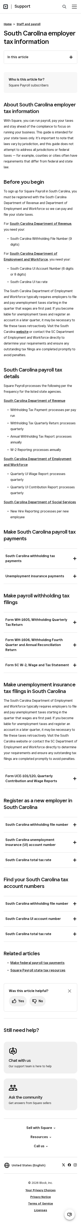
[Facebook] (69, 1164)
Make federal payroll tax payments (37, 963)
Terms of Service (40, 1203)
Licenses (40, 1210)
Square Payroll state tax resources (37, 970)
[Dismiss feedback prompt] (69, 990)
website (22, 332)
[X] (63, 1164)
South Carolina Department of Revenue (40, 224)
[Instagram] (75, 1164)
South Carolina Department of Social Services (40, 502)
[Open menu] (74, 7)
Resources (39, 1137)
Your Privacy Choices (41, 1190)
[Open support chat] (69, 1214)
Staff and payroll (28, 24)
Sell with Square (39, 1128)
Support (22, 6)
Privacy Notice (40, 1197)
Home (8, 24)
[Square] (5, 6)
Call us (39, 1146)
